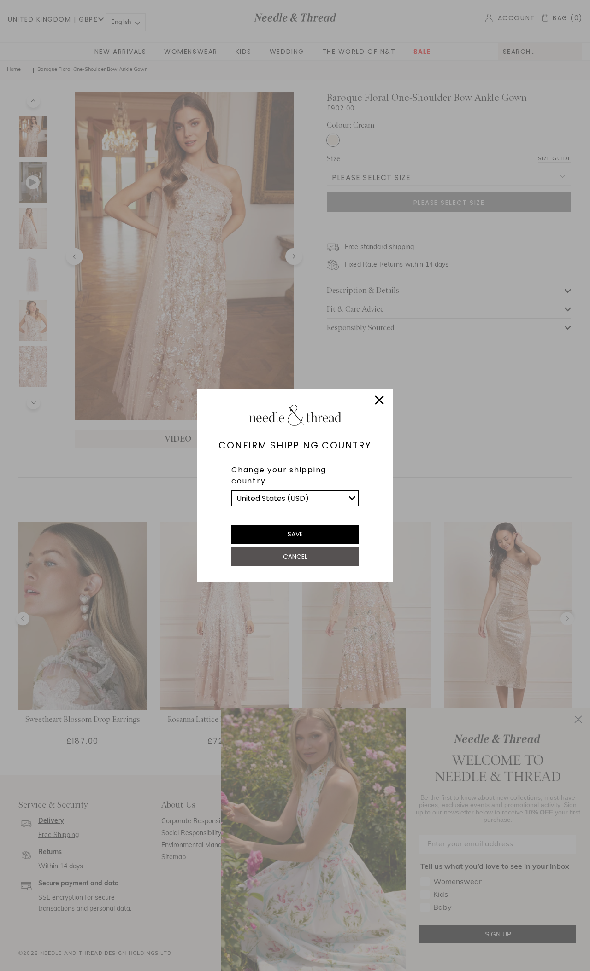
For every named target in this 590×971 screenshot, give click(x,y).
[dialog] (295, 485)
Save (295, 534)
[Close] (379, 401)
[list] (295, 498)
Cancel (295, 556)
